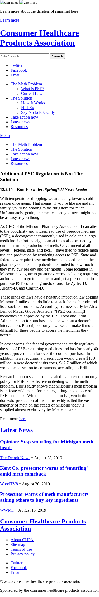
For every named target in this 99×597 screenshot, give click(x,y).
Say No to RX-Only (38, 112)
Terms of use (21, 549)
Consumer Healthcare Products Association (39, 37)
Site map (18, 544)
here (22, 419)
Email (15, 75)
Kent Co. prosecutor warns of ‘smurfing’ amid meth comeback (44, 471)
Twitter (16, 65)
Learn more (9, 20)
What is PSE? (32, 88)
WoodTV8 (9, 484)
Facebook (19, 70)
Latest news (20, 122)
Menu (5, 135)
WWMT (7, 510)
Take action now (24, 117)
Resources (19, 126)
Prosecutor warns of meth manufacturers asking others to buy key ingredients (44, 497)
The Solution (21, 98)
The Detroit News (15, 458)
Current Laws (32, 93)
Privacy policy (23, 554)
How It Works (33, 103)
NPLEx (27, 107)
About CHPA (22, 539)
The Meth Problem (26, 84)
